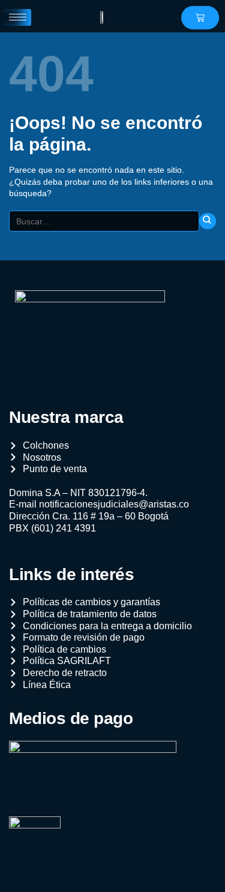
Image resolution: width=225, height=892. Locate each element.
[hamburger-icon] (17, 17)
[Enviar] (207, 221)
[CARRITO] (200, 17)
